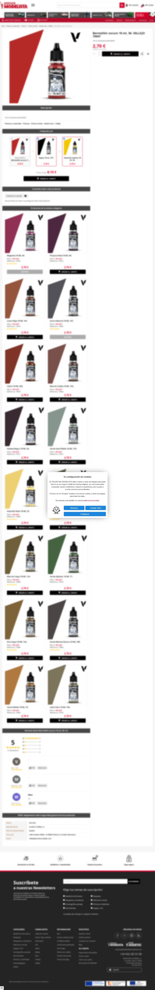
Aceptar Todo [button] (95, 508)
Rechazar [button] (74, 508)
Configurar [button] (85, 514)
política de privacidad (91, 500)
